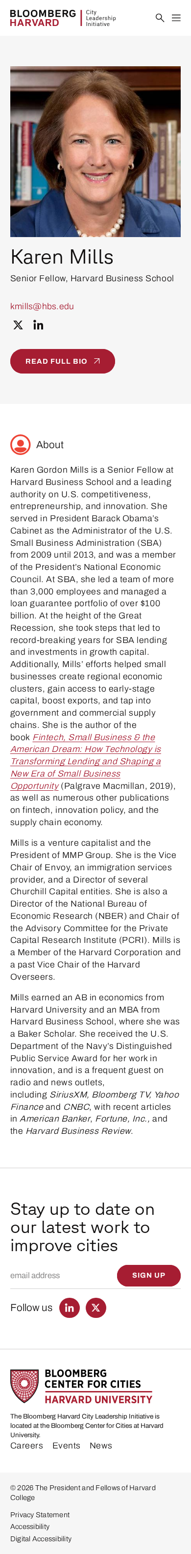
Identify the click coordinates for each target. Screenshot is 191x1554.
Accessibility (29, 1526)
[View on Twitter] (18, 325)
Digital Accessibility (41, 1539)
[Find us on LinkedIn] (69, 1308)
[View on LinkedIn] (39, 325)
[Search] (160, 18)
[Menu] (176, 18)
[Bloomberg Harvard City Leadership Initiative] (63, 18)
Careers (27, 1445)
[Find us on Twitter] (96, 1308)
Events (66, 1445)
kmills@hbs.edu (42, 306)
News (101, 1445)
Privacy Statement (40, 1515)
